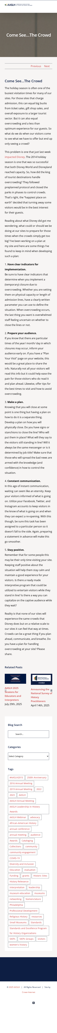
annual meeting (18, 834)
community (31, 846)
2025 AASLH (14, 987)
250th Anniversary (36, 777)
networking (16, 899)
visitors (41, 938)
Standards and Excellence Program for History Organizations (28, 931)
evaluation (29, 869)
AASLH (22, 794)
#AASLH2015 (16, 777)
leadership (34, 887)
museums (39, 893)
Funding (14, 875)
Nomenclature (33, 899)
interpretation (17, 887)
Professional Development (23, 910)
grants (25, 875)
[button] (5, 690)
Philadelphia (16, 904)
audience (35, 834)
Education (15, 869)
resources (37, 916)
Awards (14, 840)
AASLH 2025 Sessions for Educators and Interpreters (14, 675)
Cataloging (27, 840)
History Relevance (19, 881)
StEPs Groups (26, 938)
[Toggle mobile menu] (51, 7)
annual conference (20, 828)
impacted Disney (15, 157)
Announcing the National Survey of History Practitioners (40, 675)
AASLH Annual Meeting (22, 800)
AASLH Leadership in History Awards (25, 809)
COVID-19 (15, 858)
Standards (36, 922)
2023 (12, 794)
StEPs (12, 938)
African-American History (23, 823)
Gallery (15, 682)
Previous (36, 66)
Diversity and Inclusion (22, 863)
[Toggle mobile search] (45, 7)
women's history (18, 944)
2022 (38, 789)
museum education (20, 893)
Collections (15, 846)
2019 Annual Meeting (21, 789)
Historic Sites (40, 875)
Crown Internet (28, 992)
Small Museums (18, 922)
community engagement (22, 852)
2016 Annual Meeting (21, 783)
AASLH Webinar (18, 817)
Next (47, 66)
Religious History (18, 916)
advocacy (35, 817)
